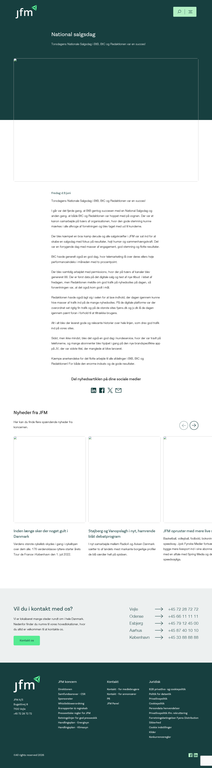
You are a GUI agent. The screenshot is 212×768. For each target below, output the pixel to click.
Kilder (152, 732)
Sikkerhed (155, 722)
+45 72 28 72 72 (183, 609)
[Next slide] (194, 425)
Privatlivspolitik (158, 698)
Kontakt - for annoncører (121, 694)
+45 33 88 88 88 (183, 637)
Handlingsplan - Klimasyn (73, 727)
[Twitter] (110, 390)
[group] (50, 504)
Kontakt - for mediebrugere (123, 689)
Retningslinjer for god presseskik (77, 718)
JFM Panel (113, 703)
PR (108, 698)
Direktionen (65, 689)
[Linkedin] (93, 390)
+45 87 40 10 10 (183, 630)
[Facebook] (101, 390)
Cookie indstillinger (160, 727)
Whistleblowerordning (71, 703)
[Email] (118, 390)
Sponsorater (65, 698)
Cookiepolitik (156, 703)
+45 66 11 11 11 (183, 616)
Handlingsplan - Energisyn (73, 722)
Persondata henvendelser (164, 708)
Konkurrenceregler (160, 737)
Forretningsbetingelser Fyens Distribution (173, 718)
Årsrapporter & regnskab (72, 708)
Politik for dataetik (160, 694)
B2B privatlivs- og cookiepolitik (167, 689)
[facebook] (190, 755)
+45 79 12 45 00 (183, 623)
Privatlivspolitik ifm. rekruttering (168, 713)
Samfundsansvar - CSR (71, 694)
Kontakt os (27, 640)
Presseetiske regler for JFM (74, 713)
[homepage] (26, 11)
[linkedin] (195, 755)
